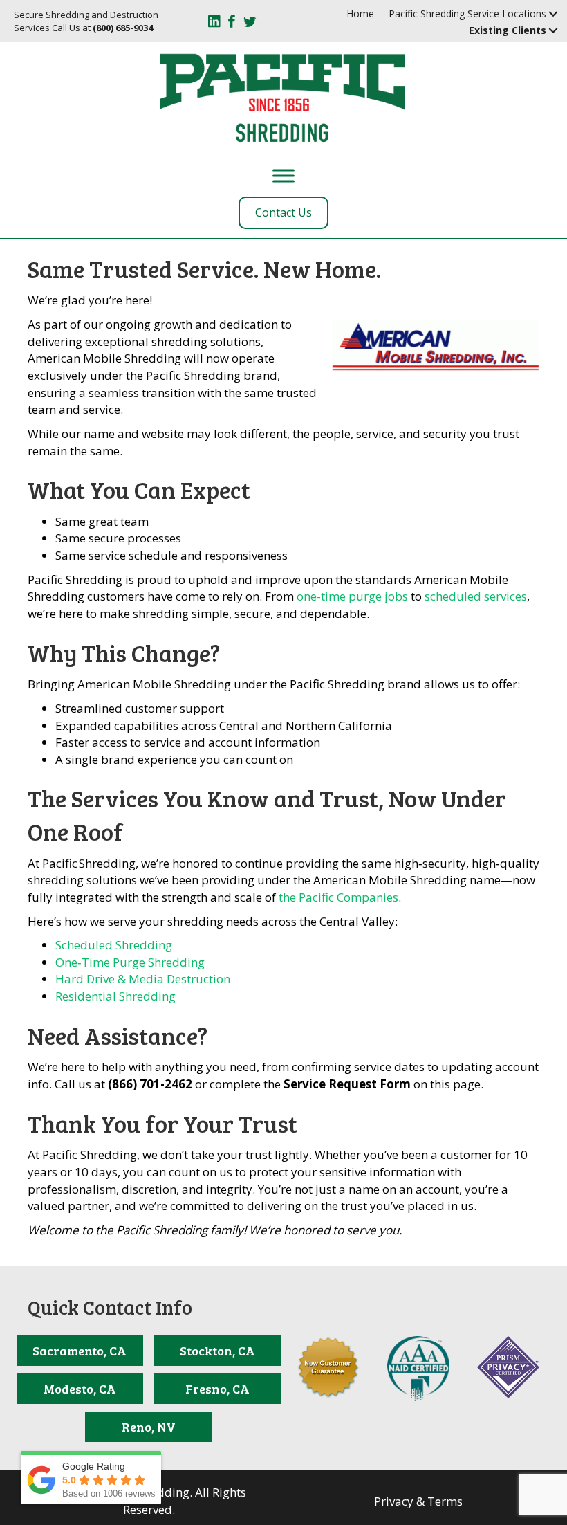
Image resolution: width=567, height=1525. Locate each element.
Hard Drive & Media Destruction (142, 979)
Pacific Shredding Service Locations (467, 13)
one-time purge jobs (352, 596)
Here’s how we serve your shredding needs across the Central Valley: (213, 921)
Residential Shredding (115, 996)
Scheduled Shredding (113, 945)
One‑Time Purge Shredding (130, 962)
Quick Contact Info (110, 1307)
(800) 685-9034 (123, 27)
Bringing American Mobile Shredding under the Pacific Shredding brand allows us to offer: (274, 684)
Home (360, 13)
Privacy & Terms (418, 1501)
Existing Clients (507, 30)
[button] (553, 14)
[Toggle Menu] (283, 175)
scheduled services (476, 596)
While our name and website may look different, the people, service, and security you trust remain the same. (273, 442)
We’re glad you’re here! (90, 300)
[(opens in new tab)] (418, 1367)
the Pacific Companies (338, 897)
